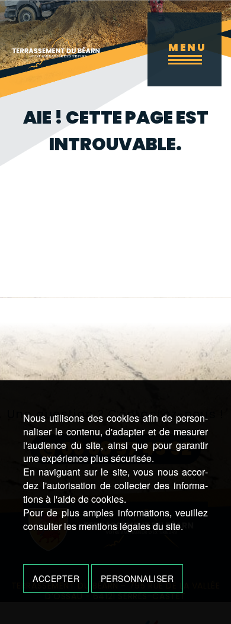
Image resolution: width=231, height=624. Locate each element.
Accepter (56, 578)
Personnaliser (137, 578)
